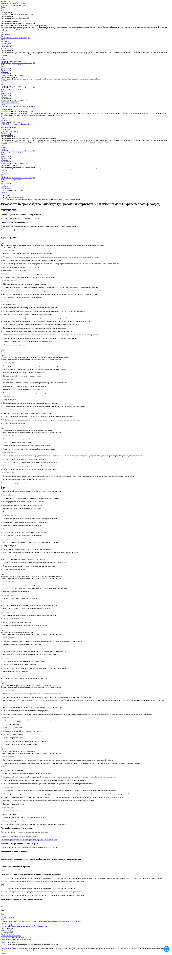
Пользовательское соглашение (11, 936)
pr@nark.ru (4, 72)
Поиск (3, 7)
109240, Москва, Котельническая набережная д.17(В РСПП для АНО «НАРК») (18, 63)
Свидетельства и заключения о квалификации (31, 927)
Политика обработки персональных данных (16, 937)
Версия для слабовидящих (10, 3)
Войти (3, 11)
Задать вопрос (7, 932)
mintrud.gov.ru (5, 34)
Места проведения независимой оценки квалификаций (62, 921)
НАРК (3, 5)
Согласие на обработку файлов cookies (14, 948)
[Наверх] (1, 906)
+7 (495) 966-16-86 (7, 75)
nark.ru (3, 84)
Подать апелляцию (36, 921)
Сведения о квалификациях (14, 197)
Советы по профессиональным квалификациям (17, 925)
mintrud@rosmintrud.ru (8, 127)
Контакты (22, 5)
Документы (14, 5)
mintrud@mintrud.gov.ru (8, 41)
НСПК (8, 5)
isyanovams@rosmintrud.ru (9, 131)
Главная (7, 195)
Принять (4, 917)
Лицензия (10, 934)
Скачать (15, 210)
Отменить (11, 917)
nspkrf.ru (3, 59)
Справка (22, 3)
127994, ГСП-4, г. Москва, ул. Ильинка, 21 (15, 38)
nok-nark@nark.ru (6, 68)
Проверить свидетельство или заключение (15, 921)
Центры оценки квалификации (44, 925)
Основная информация (8, 209)
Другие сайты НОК (32, 106)
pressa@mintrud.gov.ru (8, 45)
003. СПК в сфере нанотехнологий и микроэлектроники (20, 218)
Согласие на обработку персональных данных (16, 939)
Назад (3, 108)
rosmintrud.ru (5, 120)
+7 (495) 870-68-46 (7, 48)
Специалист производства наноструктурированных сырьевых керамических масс (29, 840)
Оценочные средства (8, 927)
